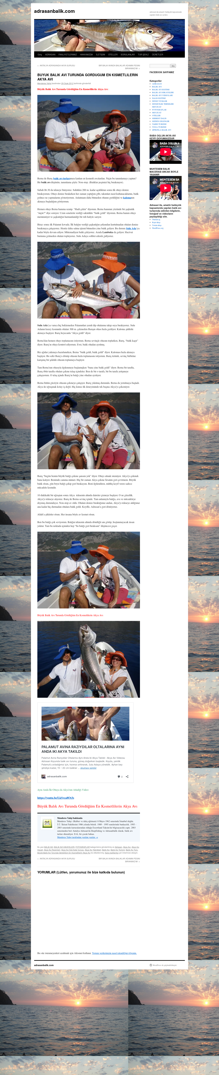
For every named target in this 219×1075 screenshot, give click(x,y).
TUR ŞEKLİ (143, 54)
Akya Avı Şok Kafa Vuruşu (72, 849)
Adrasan (118, 847)
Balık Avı (106, 849)
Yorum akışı (156, 225)
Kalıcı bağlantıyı (112, 852)
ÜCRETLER (157, 54)
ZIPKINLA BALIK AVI (161, 129)
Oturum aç (156, 219)
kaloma (127, 197)
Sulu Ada (131, 228)
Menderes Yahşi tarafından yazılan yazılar (77, 837)
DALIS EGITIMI (159, 98)
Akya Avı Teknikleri (93, 849)
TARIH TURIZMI (159, 124)
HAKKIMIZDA (86, 54)
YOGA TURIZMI (159, 127)
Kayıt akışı (156, 222)
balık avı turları (61, 178)
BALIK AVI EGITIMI (160, 89)
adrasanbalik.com (54, 10)
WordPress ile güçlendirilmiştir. (165, 965)
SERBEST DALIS (159, 118)
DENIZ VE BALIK (159, 101)
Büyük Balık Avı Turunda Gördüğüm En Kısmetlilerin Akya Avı (63, 852)
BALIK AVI (48, 847)
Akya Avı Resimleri (52, 849)
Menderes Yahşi (44, 83)
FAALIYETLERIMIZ (68, 54)
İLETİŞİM (100, 54)
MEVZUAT (156, 112)
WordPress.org (158, 228)
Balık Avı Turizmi (118, 849)
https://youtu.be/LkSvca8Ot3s (55, 797)
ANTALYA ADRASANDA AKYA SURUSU (56, 65)
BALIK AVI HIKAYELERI (64, 847)
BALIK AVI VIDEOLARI (162, 95)
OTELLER (113, 54)
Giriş (40, 54)
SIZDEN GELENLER (160, 121)
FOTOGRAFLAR (83, 847)
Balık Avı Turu (132, 849)
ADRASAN (50, 54)
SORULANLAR (128, 54)
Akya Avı (127, 847)
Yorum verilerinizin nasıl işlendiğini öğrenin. (114, 953)
